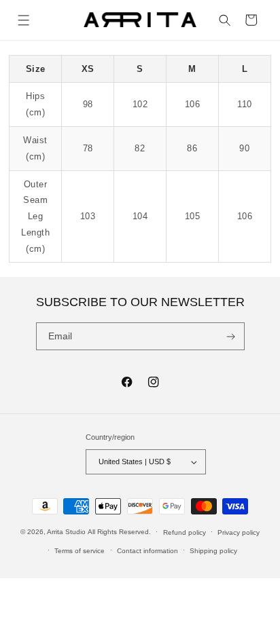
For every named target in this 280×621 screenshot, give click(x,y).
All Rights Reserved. (119, 531)
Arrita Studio (66, 531)
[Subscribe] (230, 336)
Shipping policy (213, 550)
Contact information (147, 550)
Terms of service (79, 550)
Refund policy (184, 532)
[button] (24, 20)
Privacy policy (238, 532)
